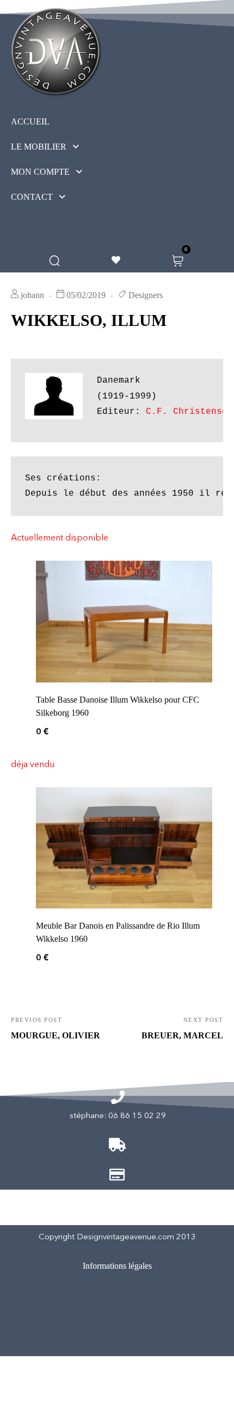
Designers (145, 295)
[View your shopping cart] (177, 259)
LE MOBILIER (38, 146)
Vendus (102, 1311)
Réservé (101, 1341)
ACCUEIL (30, 121)
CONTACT (32, 196)
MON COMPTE (40, 171)
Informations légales (117, 1265)
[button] (65, 146)
